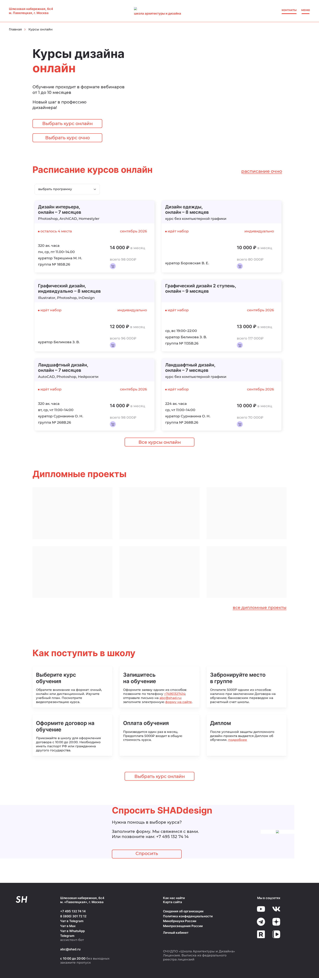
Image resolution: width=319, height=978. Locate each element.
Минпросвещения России (183, 926)
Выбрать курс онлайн (67, 123)
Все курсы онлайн (159, 442)
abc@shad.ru (170, 698)
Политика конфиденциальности (188, 916)
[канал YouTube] (260, 909)
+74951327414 (174, 694)
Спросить (147, 853)
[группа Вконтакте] (276, 909)
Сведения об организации (183, 911)
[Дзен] (276, 922)
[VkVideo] (276, 934)
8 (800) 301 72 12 (73, 916)
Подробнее (237, 740)
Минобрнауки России (179, 921)
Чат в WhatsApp (72, 931)
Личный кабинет (175, 932)
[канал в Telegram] (260, 922)
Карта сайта (172, 902)
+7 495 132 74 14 (172, 836)
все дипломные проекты (260, 607)
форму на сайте (178, 702)
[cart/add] (113, 266)
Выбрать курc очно (67, 137)
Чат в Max (68, 926)
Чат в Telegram (71, 921)
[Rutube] (260, 934)
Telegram (67, 936)
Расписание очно (261, 171)
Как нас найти (174, 898)
